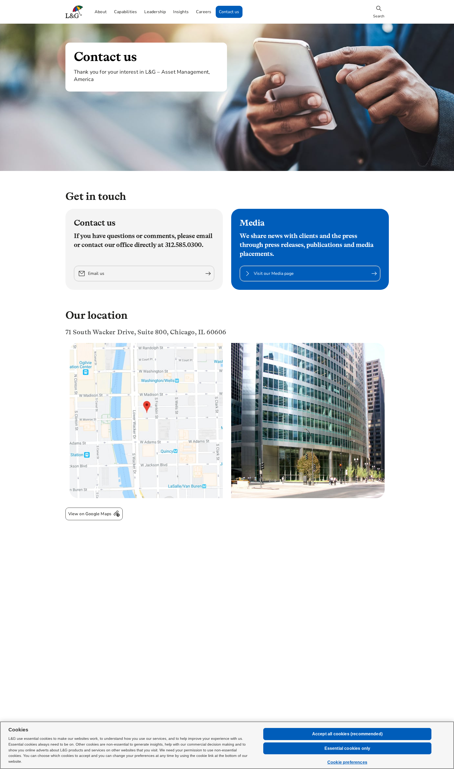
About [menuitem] (101, 12)
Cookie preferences (347, 762)
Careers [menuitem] (203, 12)
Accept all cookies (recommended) (347, 734)
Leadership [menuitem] (155, 12)
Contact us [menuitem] (229, 12)
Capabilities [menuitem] (125, 12)
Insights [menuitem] (181, 12)
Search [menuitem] (378, 16)
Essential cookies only (347, 748)
